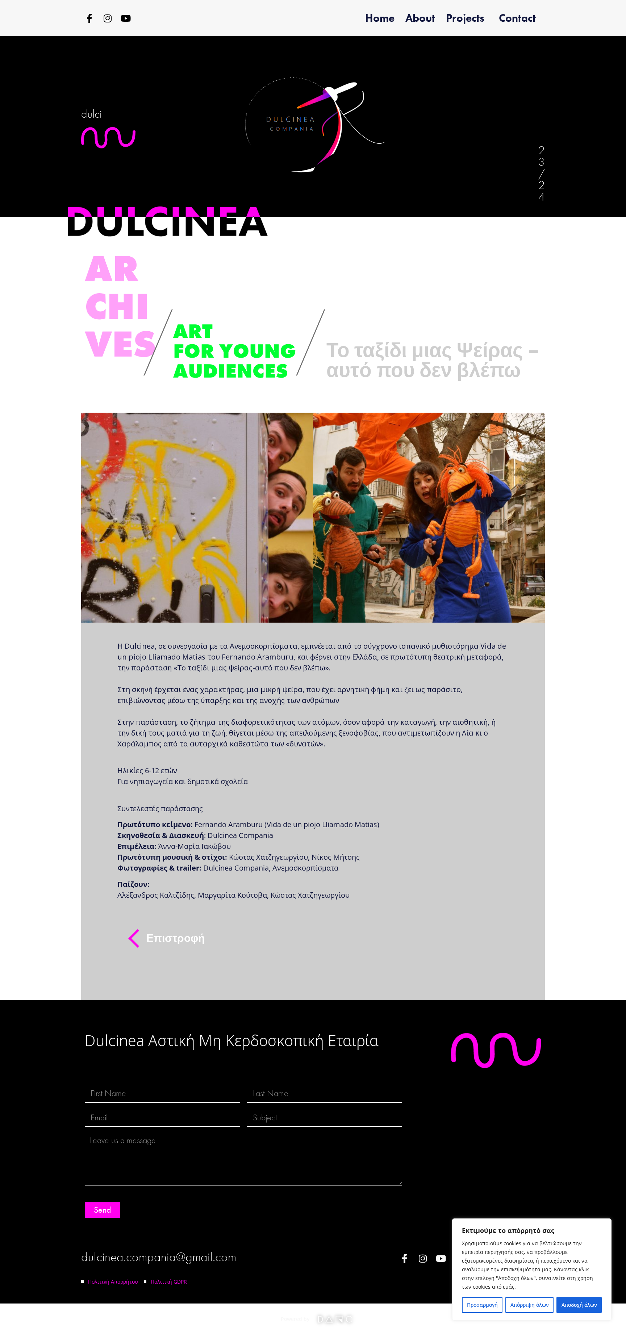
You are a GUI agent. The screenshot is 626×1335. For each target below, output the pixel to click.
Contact (517, 18)
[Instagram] (107, 18)
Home (380, 18)
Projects (465, 18)
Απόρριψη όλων (529, 1304)
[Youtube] (125, 18)
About (420, 18)
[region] (532, 1269)
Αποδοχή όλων (579, 1304)
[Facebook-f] (89, 18)
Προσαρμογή (482, 1304)
